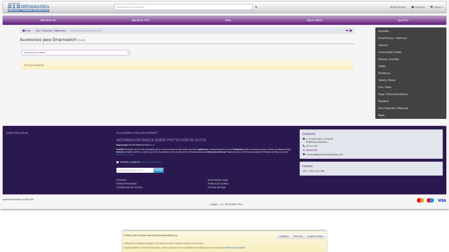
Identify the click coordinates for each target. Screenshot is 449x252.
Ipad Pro (403, 20)
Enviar (159, 170)
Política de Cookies (235, 247)
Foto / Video (384, 87)
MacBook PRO (141, 20)
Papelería (383, 101)
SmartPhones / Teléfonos (392, 38)
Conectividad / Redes (390, 52)
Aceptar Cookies (315, 236)
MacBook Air (48, 20)
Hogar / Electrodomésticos (393, 94)
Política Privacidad (126, 183)
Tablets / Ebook (386, 80)
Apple (381, 115)
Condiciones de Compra (129, 187)
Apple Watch (314, 20)
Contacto (419, 7)
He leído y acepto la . (141, 162)
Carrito (437, 7)
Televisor (383, 45)
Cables (382, 66)
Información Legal (218, 179)
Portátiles (383, 31)
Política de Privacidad (125, 155)
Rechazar (298, 236)
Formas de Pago (217, 187)
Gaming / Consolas (388, 59)
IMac (228, 20)
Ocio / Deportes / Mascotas (393, 108)
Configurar (284, 236)
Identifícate (399, 7)
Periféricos (384, 73)
